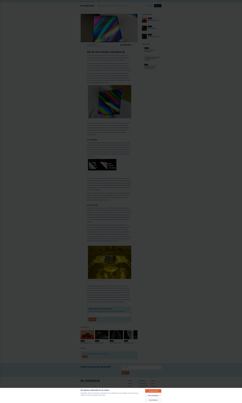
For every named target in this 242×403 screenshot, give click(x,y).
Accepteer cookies (153, 391)
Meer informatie (153, 400)
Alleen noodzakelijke (153, 395)
